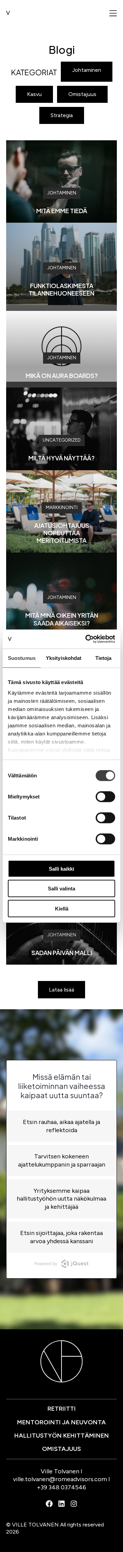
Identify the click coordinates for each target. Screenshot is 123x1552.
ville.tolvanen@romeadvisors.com (60, 1479)
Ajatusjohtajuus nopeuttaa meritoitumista (61, 532)
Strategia (62, 115)
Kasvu (34, 94)
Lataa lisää (61, 989)
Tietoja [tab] (103, 658)
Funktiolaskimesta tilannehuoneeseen (61, 289)
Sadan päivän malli (61, 952)
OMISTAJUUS (61, 1449)
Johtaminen (86, 70)
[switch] (105, 796)
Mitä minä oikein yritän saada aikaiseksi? (61, 619)
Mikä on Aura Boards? (62, 375)
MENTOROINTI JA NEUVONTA (61, 1422)
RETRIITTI (61, 1408)
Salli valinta (61, 888)
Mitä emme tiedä (61, 211)
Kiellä (61, 908)
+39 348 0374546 (61, 1487)
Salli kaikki (61, 868)
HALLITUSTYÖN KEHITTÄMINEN (61, 1435)
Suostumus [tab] (22, 658)
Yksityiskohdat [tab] (63, 658)
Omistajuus (82, 94)
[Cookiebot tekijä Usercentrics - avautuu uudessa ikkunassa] (86, 639)
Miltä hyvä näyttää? (61, 458)
